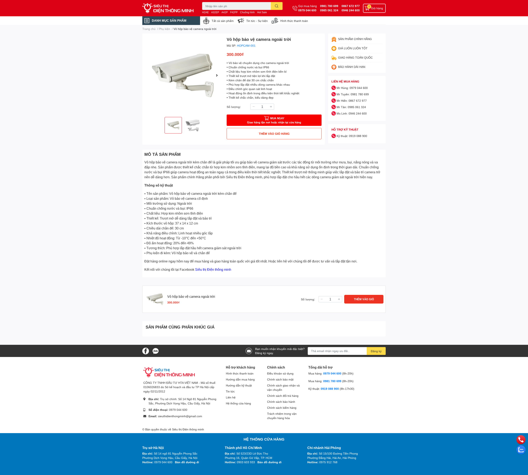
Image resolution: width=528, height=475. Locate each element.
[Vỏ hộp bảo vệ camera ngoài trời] (182, 75)
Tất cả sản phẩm (223, 20)
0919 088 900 (330, 388)
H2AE (205, 12)
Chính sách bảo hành (281, 401)
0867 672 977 (351, 6)
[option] (182, 75)
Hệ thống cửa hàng (238, 403)
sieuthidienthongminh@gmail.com (180, 416)
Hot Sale (262, 12)
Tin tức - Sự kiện (257, 20)
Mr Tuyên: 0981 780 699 (353, 94)
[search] (277, 6)
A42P (225, 12)
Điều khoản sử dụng (280, 373)
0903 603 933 (246, 462)
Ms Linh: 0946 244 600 (352, 113)
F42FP (234, 12)
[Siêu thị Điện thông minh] (167, 8)
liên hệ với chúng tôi (292, 261)
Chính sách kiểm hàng (281, 407)
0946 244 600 (351, 10)
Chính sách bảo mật (280, 379)
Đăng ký (376, 351)
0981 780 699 (329, 6)
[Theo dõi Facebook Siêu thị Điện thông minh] (145, 350)
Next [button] (216, 75)
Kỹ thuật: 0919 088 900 (352, 136)
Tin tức (230, 391)
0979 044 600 (307, 10)
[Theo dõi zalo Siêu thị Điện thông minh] (155, 350)
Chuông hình (247, 12)
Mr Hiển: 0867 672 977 (352, 100)
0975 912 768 (328, 462)
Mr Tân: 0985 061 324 (351, 107)
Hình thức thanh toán (294, 20)
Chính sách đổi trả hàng (282, 395)
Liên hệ (231, 397)
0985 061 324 (329, 10)
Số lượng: (234, 107)
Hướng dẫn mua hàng (240, 379)
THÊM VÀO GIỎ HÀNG (274, 133)
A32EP (215, 12)
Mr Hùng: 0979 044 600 (352, 88)
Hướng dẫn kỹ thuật (239, 385)
